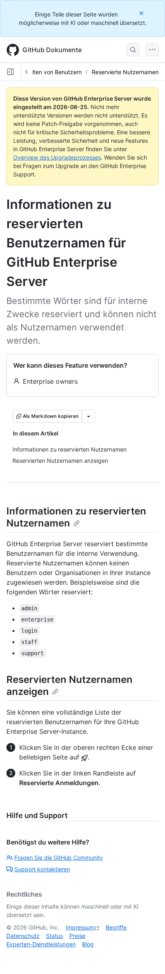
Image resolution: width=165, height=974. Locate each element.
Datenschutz (23, 935)
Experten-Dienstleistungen (41, 944)
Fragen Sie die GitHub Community (58, 857)
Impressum (80, 927)
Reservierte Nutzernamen (125, 72)
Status (54, 935)
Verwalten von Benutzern (49, 72)
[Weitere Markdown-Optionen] (88, 416)
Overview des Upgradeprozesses (57, 157)
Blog (88, 944)
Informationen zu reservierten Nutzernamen (76, 517)
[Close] (142, 13)
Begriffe (116, 927)
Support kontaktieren (42, 869)
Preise (77, 935)
